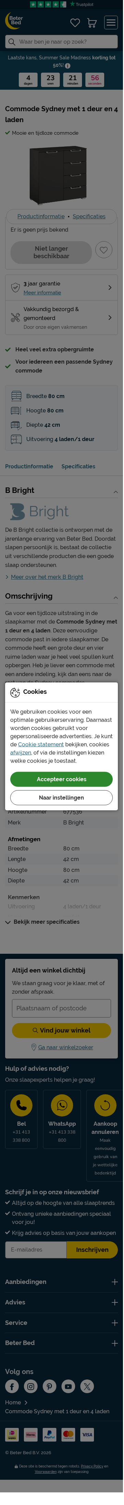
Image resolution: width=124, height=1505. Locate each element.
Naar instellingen (61, 797)
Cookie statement (41, 744)
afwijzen (20, 752)
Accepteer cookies (61, 779)
